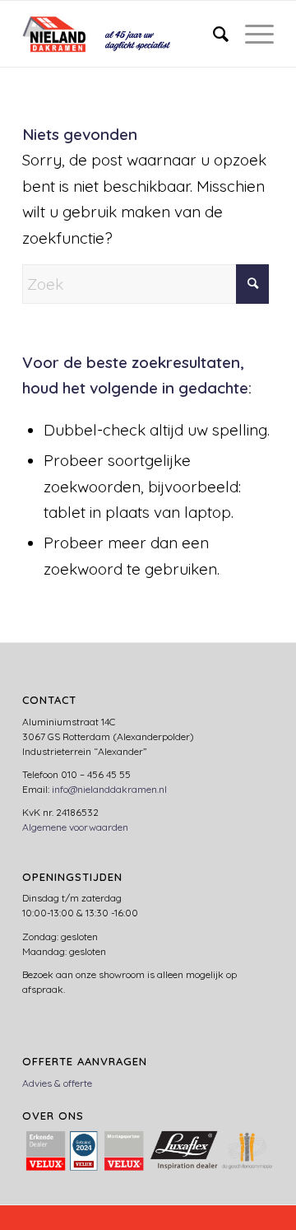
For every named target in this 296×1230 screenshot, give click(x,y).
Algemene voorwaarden (75, 827)
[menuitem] (213, 34)
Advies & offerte (57, 1083)
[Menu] (251, 34)
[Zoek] (213, 34)
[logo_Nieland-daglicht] (123, 34)
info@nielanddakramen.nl (109, 789)
